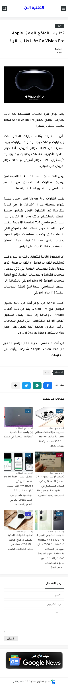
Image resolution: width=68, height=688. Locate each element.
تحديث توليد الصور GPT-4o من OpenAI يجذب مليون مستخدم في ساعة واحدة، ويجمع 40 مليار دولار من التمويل (50, 486)
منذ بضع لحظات (55, 428)
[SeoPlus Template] (53, 681)
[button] (47, 385)
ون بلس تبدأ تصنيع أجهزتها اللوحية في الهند (18, 435)
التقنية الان (34, 8)
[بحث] (4, 8)
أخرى (59, 26)
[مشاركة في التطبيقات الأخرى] (15, 385)
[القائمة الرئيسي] (63, 8)
